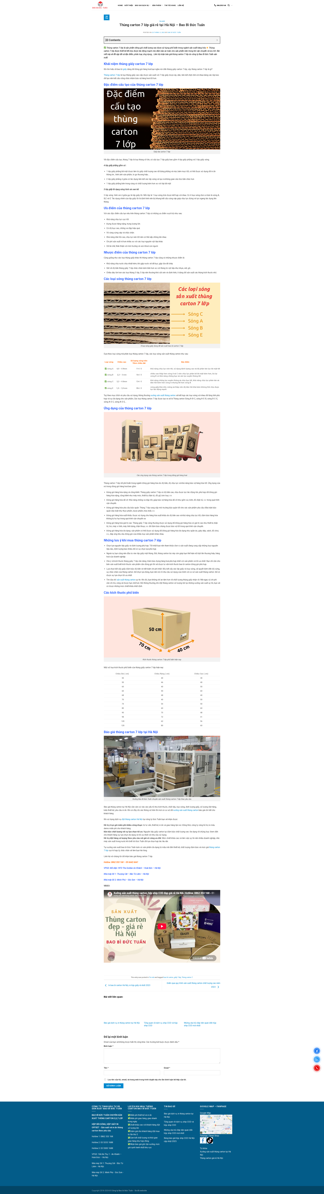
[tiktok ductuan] (210, 1140)
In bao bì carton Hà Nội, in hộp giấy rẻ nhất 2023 (129, 985)
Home (120, 5)
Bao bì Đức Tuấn (174, 32)
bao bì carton (168, 977)
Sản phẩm (156, 5)
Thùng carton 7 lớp (112, 75)
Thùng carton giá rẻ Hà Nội (211, 1158)
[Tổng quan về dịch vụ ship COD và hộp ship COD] (162, 1010)
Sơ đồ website (141, 1191)
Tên (106, 1068)
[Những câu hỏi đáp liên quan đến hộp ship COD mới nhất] (202, 1010)
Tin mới (162, 21)
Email (167, 1068)
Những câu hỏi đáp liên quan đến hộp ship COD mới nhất (200, 1024)
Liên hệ (181, 5)
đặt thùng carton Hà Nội (132, 819)
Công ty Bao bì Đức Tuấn (122, 1191)
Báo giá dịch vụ (142, 5)
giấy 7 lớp (177, 977)
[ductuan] (203, 1140)
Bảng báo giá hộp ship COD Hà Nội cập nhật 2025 (179, 1140)
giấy (125, 69)
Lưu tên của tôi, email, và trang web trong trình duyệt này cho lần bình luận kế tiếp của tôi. (147, 1080)
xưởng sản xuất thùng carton (163, 395)
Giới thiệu (128, 5)
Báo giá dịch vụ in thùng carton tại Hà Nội (122, 1023)
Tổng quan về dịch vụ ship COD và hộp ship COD (179, 1123)
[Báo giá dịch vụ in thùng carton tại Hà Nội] (122, 1010)
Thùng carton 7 (187, 977)
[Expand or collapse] (217, 40)
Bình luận (108, 1046)
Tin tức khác (170, 5)
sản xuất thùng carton (126, 580)
